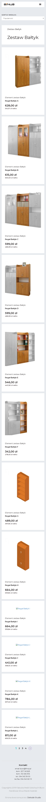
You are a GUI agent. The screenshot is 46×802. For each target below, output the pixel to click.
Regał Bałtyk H (12, 585)
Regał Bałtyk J (11, 658)
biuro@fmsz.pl (25, 769)
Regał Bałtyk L (11, 731)
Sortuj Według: (9, 15)
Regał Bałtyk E (11, 378)
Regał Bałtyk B (11, 170)
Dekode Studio (34, 798)
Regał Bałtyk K (11, 694)
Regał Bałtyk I (11, 622)
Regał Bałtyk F (11, 447)
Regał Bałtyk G (11, 516)
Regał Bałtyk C (11, 239)
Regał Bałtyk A (11, 101)
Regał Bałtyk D (12, 308)
